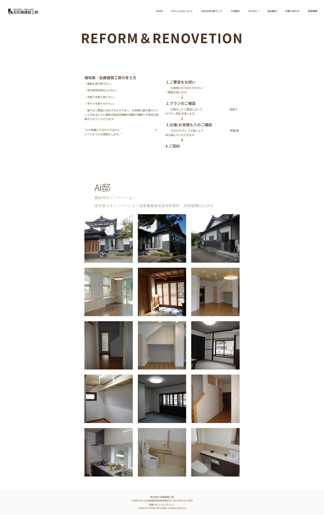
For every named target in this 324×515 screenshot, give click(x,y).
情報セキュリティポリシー (162, 504)
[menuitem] (161, 11)
